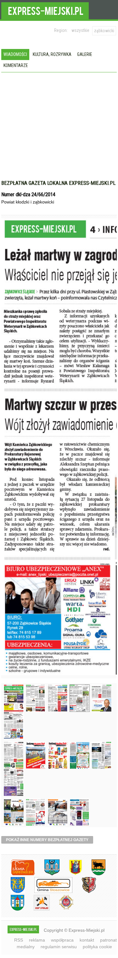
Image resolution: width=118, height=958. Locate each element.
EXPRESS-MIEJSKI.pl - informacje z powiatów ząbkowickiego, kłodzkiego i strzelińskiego (45, 10)
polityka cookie (97, 946)
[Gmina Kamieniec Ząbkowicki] (13, 892)
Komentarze (15, 65)
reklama (37, 940)
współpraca (62, 940)
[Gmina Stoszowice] (48, 892)
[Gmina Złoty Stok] (84, 892)
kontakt (87, 940)
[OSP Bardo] (61, 908)
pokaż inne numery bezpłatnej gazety (47, 840)
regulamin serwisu (59, 946)
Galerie (84, 54)
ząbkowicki (104, 30)
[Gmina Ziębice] (12, 909)
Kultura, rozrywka (52, 54)
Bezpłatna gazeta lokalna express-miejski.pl (58, 183)
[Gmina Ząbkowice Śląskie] (47, 874)
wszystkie (80, 30)
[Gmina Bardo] (70, 874)
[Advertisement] (59, 132)
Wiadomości (15, 54)
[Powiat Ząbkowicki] (18, 874)
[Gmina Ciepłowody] (93, 874)
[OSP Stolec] (37, 909)
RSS (18, 940)
